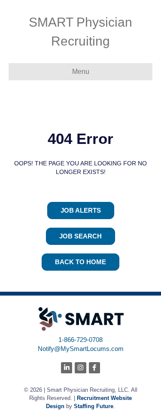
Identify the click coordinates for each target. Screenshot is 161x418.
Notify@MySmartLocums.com (81, 348)
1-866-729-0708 (80, 339)
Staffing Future (93, 406)
